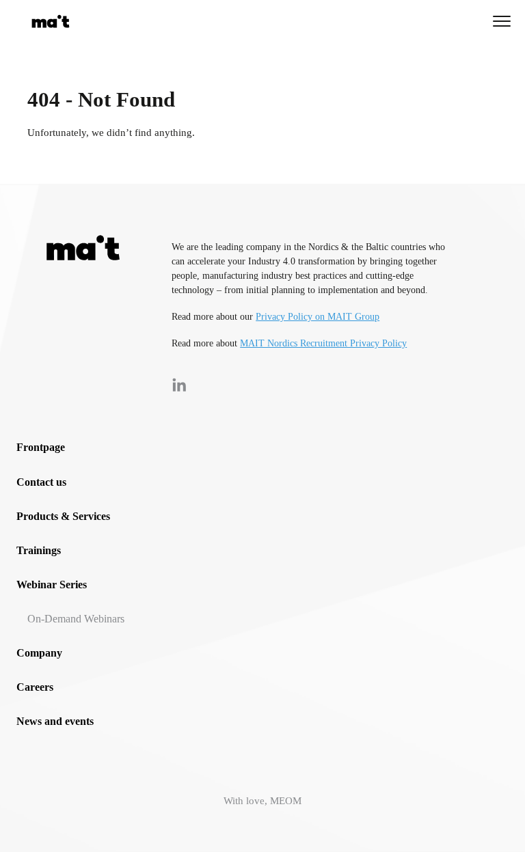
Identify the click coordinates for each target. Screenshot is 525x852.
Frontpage (40, 447)
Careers (34, 687)
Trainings (38, 550)
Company (39, 653)
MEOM (285, 800)
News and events (55, 721)
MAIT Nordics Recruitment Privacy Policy (323, 343)
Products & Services (63, 516)
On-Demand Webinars (75, 618)
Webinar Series (51, 584)
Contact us (41, 482)
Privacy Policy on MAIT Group (317, 317)
